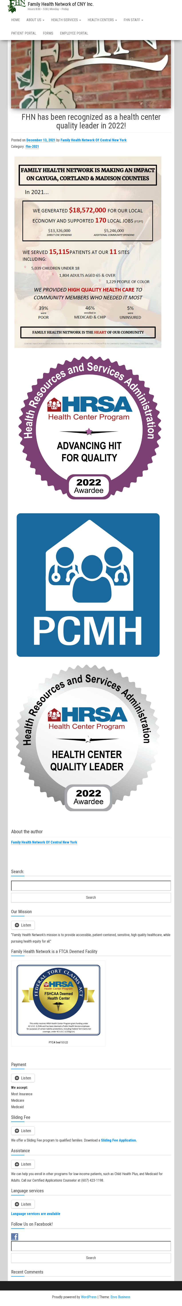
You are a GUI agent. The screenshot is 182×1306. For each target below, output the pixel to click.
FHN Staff (132, 20)
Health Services (65, 20)
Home (15, 20)
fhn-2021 (32, 146)
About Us (34, 20)
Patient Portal (23, 33)
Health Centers (101, 20)
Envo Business (120, 1297)
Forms (48, 33)
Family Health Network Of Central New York (94, 140)
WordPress (89, 1297)
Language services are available (35, 1214)
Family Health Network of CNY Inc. (61, 4)
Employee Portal (74, 33)
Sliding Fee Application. (119, 1140)
